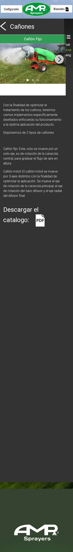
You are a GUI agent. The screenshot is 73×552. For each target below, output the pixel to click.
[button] (68, 37)
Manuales (59, 9)
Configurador (11, 9)
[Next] (59, 59)
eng (68, 55)
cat (68, 45)
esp (68, 50)
